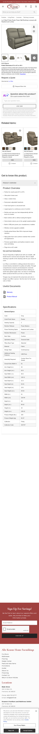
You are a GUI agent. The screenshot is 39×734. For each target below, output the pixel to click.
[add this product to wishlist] (34, 31)
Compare (13, 163)
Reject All (11, 730)
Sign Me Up (19, 635)
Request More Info (20, 86)
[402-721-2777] (31, 6)
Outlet (4, 668)
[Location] (26, 6)
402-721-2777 (12, 695)
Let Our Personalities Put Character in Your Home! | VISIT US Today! (19, 1)
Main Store (6, 687)
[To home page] (13, 6)
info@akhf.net (11, 698)
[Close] (36, 711)
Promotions (6, 666)
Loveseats (19, 17)
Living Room (11, 17)
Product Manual (12, 296)
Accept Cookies (27, 730)
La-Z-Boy (11, 81)
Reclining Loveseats (28, 17)
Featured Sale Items (9, 663)
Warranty (10, 292)
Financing (5, 673)
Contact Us (6, 675)
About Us (5, 670)
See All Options (6, 151)
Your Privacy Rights (19, 725)
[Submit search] (34, 12)
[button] (3, 6)
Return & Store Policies (10, 677)
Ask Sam (20, 106)
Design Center (7, 661)
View (12, 160)
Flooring (5, 659)
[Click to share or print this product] (34, 27)
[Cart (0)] (36, 6)
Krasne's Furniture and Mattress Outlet (16, 701)
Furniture (3, 17)
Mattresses (5, 656)
